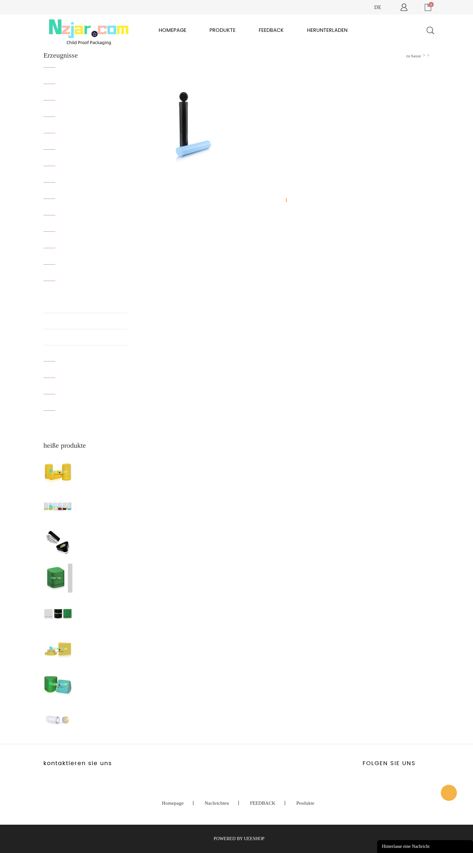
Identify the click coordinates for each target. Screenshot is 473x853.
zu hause (413, 55)
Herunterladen (327, 30)
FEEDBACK (271, 30)
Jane (449, 793)
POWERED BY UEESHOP (239, 838)
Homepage (172, 30)
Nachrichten (217, 803)
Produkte (222, 30)
